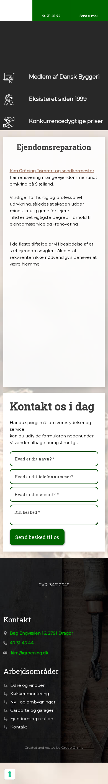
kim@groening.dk (29, 652)
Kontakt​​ (18, 727)
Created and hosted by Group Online (54, 747)
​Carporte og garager (31, 710)
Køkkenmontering (29, 693)
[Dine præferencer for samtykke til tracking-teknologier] (9, 774)
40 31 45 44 (22, 642)
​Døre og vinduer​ (27, 685)
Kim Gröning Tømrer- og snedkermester (52, 170)
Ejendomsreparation (31, 718)
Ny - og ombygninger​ (32, 702)
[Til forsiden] (54, 32)
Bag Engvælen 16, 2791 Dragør (41, 633)
